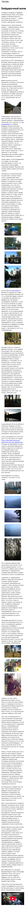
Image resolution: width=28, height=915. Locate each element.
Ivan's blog (5, 1)
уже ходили (15, 290)
